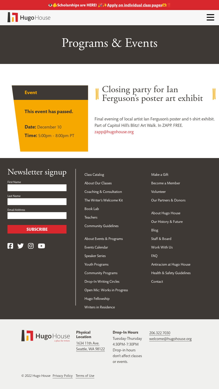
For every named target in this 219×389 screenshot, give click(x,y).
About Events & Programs (103, 238)
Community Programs (100, 273)
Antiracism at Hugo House (170, 264)
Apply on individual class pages (134, 5)
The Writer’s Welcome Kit (103, 200)
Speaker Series (95, 255)
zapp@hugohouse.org (114, 132)
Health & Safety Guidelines (171, 273)
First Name (14, 182)
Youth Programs (96, 264)
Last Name (14, 196)
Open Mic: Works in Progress (106, 290)
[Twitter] (20, 246)
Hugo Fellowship (97, 298)
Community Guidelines (101, 225)
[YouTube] (41, 246)
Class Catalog (94, 174)
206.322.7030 (159, 332)
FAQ (154, 255)
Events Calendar (96, 247)
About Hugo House (165, 213)
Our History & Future (167, 221)
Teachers (90, 217)
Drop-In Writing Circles (101, 281)
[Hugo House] (45, 335)
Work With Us (162, 247)
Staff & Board (161, 238)
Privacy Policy (63, 375)
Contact (157, 281)
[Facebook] (10, 246)
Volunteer (158, 191)
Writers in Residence (99, 307)
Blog (154, 230)
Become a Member (165, 183)
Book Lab (91, 208)
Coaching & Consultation (103, 191)
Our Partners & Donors (168, 200)
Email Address (16, 210)
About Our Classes (98, 183)
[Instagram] (31, 246)
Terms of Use (85, 375)
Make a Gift (159, 174)
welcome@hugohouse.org (170, 338)
